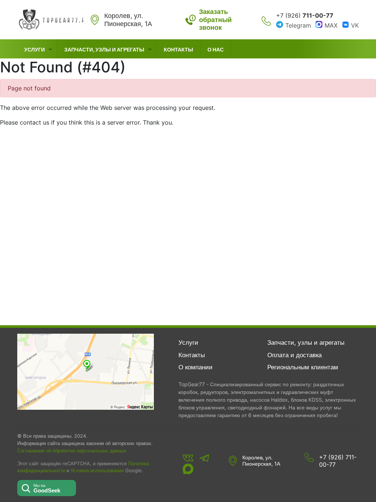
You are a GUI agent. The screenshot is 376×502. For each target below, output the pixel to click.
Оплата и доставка (294, 355)
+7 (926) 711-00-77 (338, 460)
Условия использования (97, 470)
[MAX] (188, 468)
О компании (195, 367)
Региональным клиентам (302, 367)
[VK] (188, 457)
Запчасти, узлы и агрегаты (104, 49)
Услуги (34, 49)
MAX (331, 25)
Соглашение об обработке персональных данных (71, 450)
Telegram (298, 25)
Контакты (178, 49)
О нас (215, 49)
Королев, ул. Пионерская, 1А (261, 461)
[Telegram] (204, 457)
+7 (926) (304, 15)
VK (355, 25)
